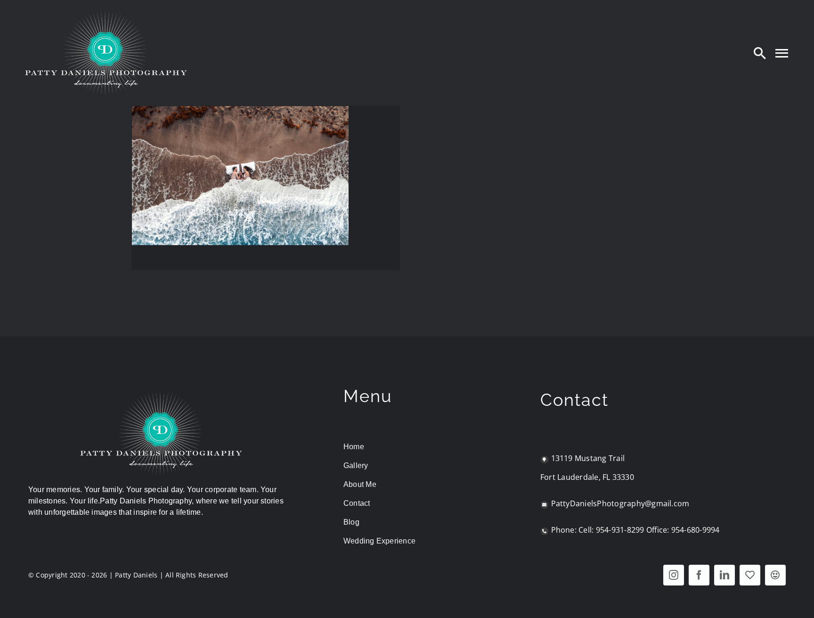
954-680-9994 (695, 530)
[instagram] (673, 575)
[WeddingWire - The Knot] (750, 575)
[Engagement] (240, 175)
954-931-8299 (620, 530)
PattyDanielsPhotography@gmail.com (620, 503)
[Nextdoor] (775, 575)
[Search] (759, 53)
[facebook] (699, 575)
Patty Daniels (136, 574)
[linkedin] (724, 575)
